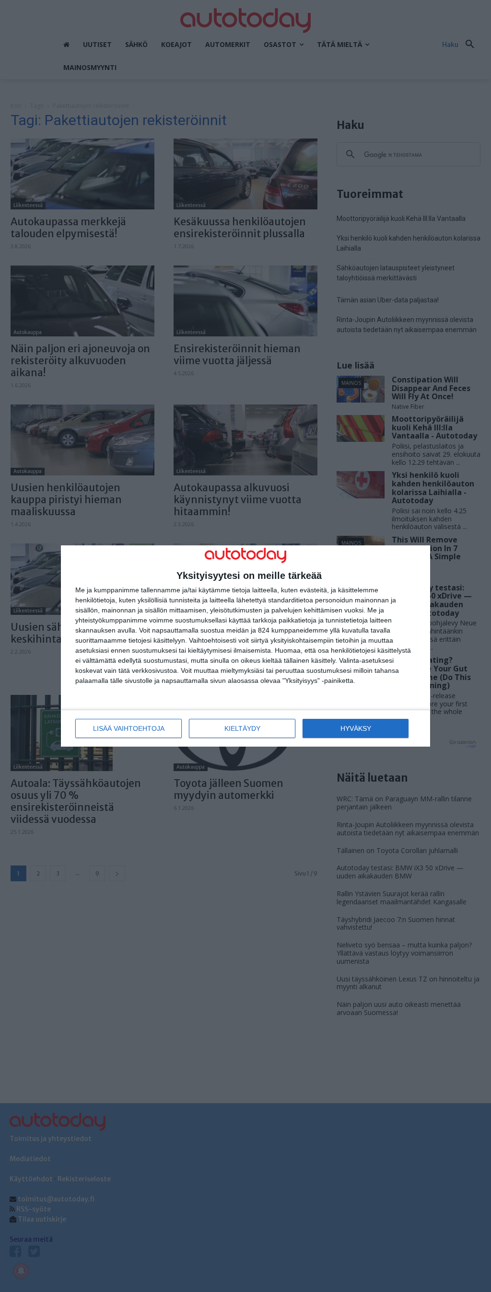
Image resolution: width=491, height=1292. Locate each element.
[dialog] (245, 646)
